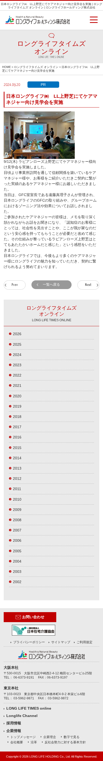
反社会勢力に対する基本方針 (65, 742)
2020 (17, 396)
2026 (17, 334)
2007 (17, 530)
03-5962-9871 (23, 698)
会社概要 (16, 742)
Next (88, 285)
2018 (17, 416)
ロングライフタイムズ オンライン (36, 67)
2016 (17, 437)
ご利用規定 (84, 642)
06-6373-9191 (23, 677)
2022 (17, 375)
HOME (6, 67)
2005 (17, 551)
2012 (17, 478)
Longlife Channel (22, 716)
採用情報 (13, 723)
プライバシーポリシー (29, 642)
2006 (17, 540)
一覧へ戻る (51, 284)
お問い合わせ (33, 617)
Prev (15, 285)
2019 (17, 406)
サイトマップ (60, 642)
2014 (17, 458)
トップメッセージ (23, 737)
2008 (17, 520)
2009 (17, 510)
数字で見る (71, 737)
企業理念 (49, 737)
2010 (17, 499)
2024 (17, 355)
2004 (17, 561)
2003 (17, 571)
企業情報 (13, 731)
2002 (17, 582)
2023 (17, 365)
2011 (17, 489)
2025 (17, 344)
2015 (17, 448)
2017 (17, 427)
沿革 (34, 742)
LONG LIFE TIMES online (28, 708)
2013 (17, 468)
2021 (17, 385)
